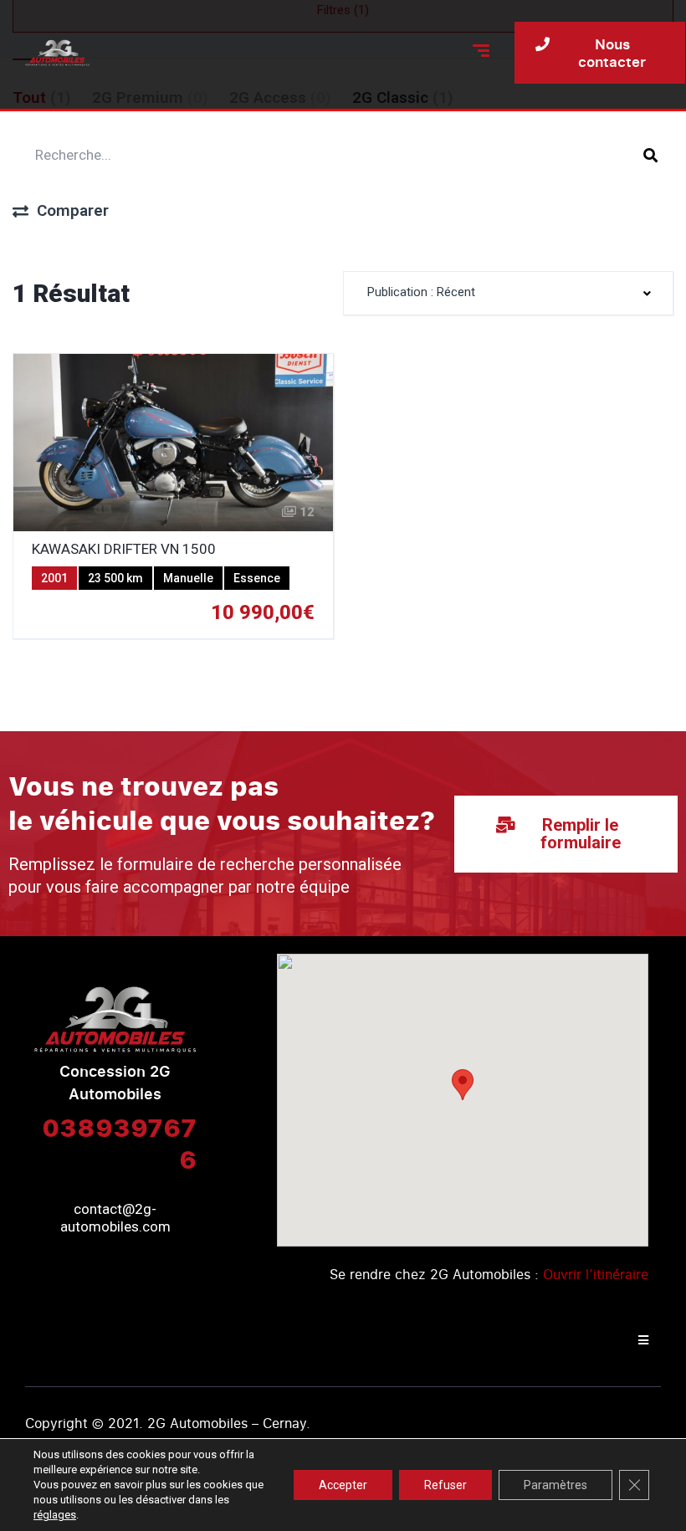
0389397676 (119, 1142)
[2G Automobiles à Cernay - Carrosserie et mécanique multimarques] (57, 52)
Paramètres (555, 1485)
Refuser (445, 1485)
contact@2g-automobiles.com (115, 1218)
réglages (54, 1514)
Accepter (343, 1485)
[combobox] (508, 293)
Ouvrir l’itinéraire (595, 1274)
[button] (462, 1084)
